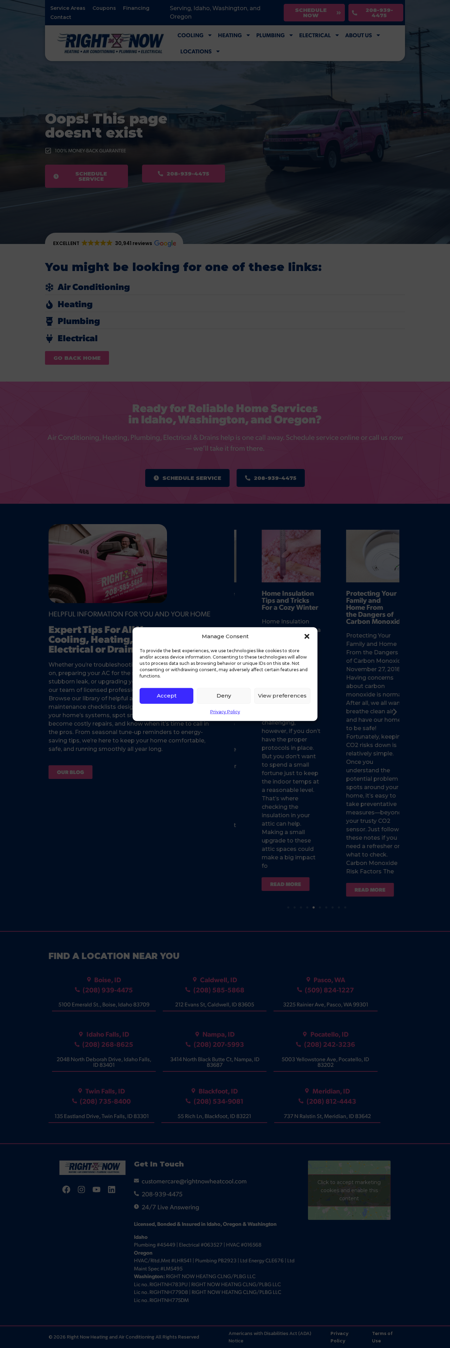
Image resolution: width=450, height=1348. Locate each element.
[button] (306, 636)
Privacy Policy (225, 711)
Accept (166, 695)
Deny (224, 695)
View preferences (282, 695)
